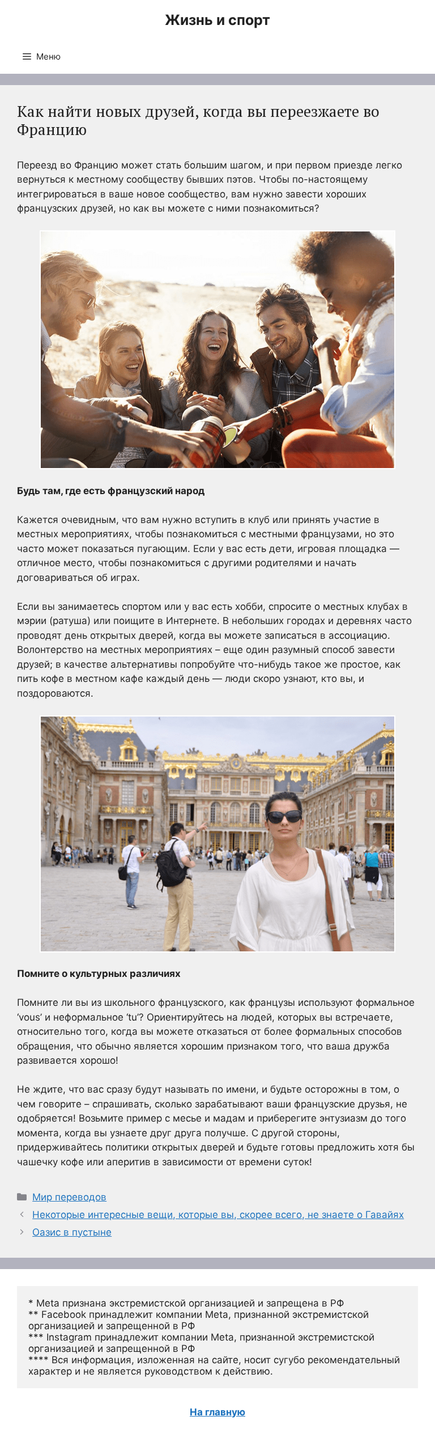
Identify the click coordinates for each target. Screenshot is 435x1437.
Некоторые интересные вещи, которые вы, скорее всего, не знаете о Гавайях (218, 1214)
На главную (217, 1412)
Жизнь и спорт (217, 19)
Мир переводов (69, 1197)
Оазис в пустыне (72, 1232)
